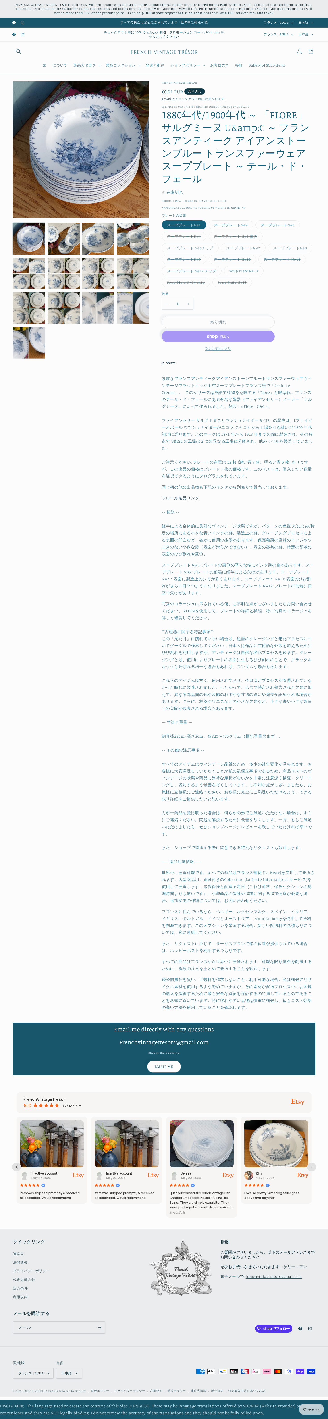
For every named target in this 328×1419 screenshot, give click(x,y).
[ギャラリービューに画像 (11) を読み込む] (98, 308)
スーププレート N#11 (284, 260)
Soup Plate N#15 (234, 283)
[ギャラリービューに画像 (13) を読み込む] (29, 343)
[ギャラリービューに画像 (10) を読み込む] (64, 308)
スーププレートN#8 (292, 249)
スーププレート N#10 (234, 260)
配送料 (167, 99)
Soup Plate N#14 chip (187, 283)
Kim (184, 1173)
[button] (18, 51)
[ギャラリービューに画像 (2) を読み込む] (64, 239)
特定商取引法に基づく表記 (247, 1390)
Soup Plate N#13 (245, 271)
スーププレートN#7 (245, 249)
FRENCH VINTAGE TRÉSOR (41, 1391)
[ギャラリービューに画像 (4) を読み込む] (133, 239)
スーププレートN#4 (186, 237)
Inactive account (44, 1173)
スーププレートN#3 (279, 226)
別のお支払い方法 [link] (218, 349)
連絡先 (18, 1253)
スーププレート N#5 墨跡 (237, 237)
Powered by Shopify (72, 1391)
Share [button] (171, 363)
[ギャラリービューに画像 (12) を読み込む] (133, 308)
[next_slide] (311, 1167)
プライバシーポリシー (31, 1271)
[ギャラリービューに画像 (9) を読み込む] (29, 308)
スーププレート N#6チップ (192, 249)
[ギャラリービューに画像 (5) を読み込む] (29, 273)
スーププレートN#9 (186, 260)
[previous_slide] (16, 1167)
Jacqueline (264, 1173)
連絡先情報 (198, 1390)
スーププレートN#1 (186, 226)
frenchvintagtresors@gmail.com (274, 1276)
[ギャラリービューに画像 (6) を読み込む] (64, 273)
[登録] (99, 1327)
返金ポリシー (100, 1390)
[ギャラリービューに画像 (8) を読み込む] (133, 273)
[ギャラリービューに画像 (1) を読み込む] (29, 239)
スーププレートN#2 (232, 226)
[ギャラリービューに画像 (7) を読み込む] (98, 273)
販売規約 (217, 1390)
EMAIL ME (164, 1066)
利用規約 (20, 1297)
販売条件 (20, 1288)
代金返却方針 (24, 1279)
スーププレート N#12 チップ (193, 271)
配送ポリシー (176, 1390)
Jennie (111, 1173)
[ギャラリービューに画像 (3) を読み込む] (98, 239)
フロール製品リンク (180, 498)
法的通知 (20, 1262)
